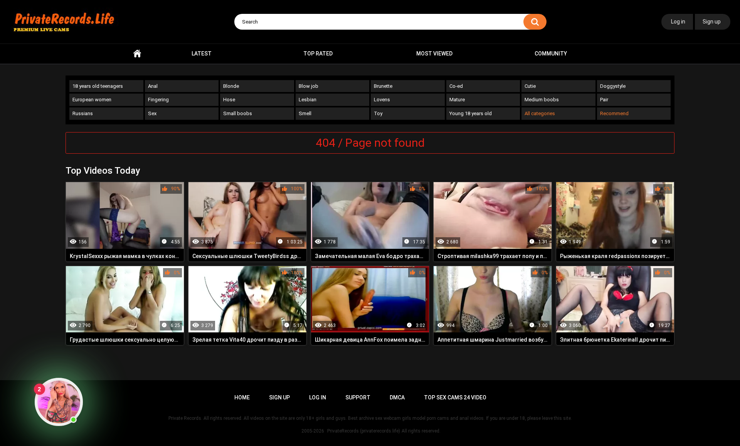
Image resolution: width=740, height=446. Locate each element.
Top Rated (318, 53)
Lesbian (307, 99)
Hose (229, 99)
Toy (378, 113)
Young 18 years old (470, 113)
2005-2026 (312, 431)
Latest (202, 53)
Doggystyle (613, 86)
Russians (82, 113)
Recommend (614, 113)
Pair (604, 99)
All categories (540, 113)
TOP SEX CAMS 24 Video (455, 397)
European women (91, 99)
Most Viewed (434, 53)
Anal (153, 86)
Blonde (231, 86)
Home (137, 54)
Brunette (383, 86)
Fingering (158, 99)
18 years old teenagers (97, 86)
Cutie (530, 86)
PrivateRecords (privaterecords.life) (363, 431)
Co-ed (456, 86)
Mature (457, 99)
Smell (305, 113)
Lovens (382, 99)
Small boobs (237, 113)
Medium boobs (542, 99)
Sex (152, 113)
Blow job (308, 86)
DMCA (397, 397)
